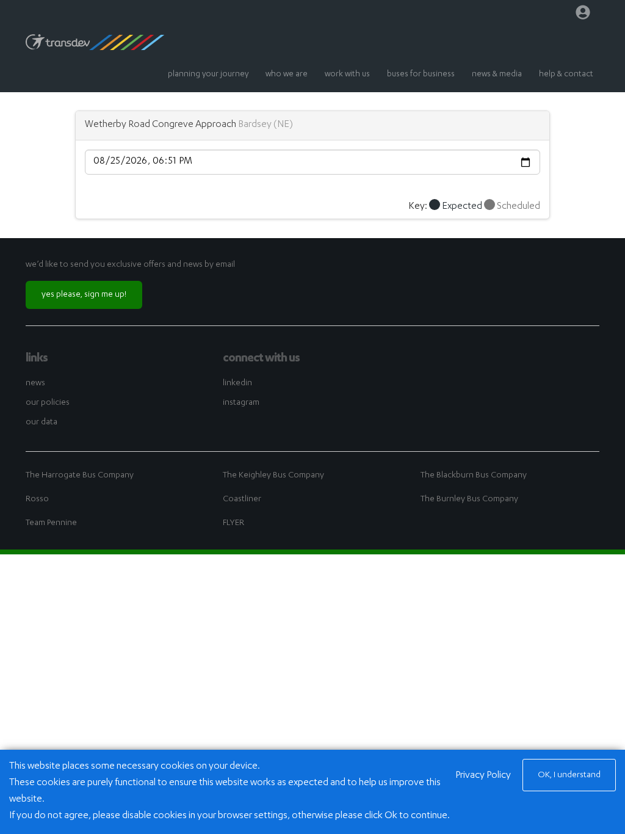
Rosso (37, 499)
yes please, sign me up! (84, 295)
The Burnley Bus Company (469, 499)
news (35, 383)
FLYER (233, 523)
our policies (48, 403)
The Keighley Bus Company (273, 475)
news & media (497, 74)
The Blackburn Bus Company (474, 475)
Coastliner (242, 499)
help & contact (566, 74)
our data (41, 422)
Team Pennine (51, 523)
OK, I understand (569, 775)
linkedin (237, 383)
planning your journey (208, 74)
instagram (241, 403)
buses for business (421, 74)
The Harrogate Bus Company (80, 475)
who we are (287, 74)
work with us (347, 74)
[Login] (583, 15)
